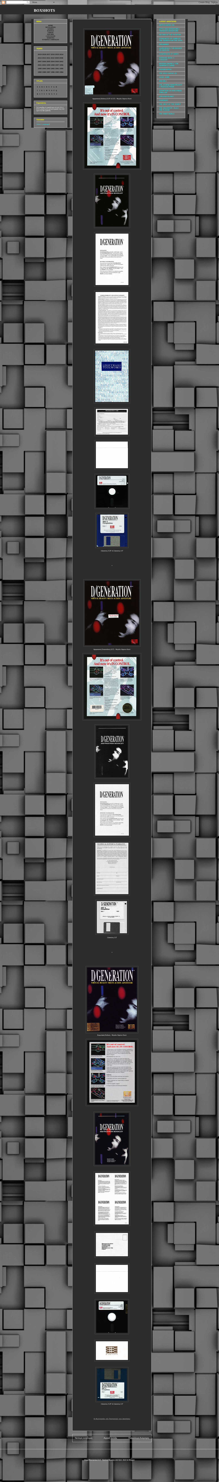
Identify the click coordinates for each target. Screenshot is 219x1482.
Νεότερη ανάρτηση (83, 1438)
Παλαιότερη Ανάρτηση (138, 1438)
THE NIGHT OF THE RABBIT (170, 104)
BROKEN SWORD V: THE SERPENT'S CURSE (168, 64)
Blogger (132, 1460)
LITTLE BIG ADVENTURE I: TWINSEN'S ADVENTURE (169, 30)
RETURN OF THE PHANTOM (170, 35)
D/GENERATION (165, 69)
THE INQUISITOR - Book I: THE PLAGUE (169, 109)
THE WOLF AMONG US (168, 73)
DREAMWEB (164, 44)
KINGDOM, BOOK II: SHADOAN (167, 59)
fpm (120, 1460)
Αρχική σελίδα (110, 1438)
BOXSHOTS (44, 10)
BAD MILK (163, 81)
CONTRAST (163, 100)
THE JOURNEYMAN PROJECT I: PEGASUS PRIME (170, 86)
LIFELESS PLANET (166, 96)
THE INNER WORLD (166, 114)
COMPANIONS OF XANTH (169, 54)
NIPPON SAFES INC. (167, 25)
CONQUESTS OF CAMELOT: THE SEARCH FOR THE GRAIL (171, 39)
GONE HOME (164, 77)
